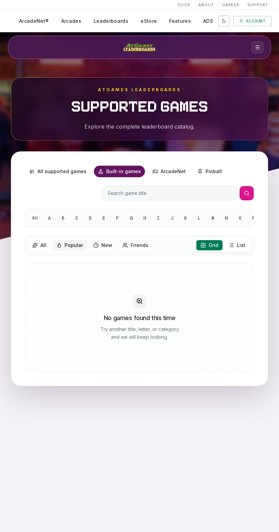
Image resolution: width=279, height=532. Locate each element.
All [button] (43, 245)
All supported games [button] (61, 171)
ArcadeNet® (34, 21)
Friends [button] (139, 245)
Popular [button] (74, 245)
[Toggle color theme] (223, 21)
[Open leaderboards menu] (257, 47)
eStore (149, 21)
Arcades (71, 21)
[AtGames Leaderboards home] (139, 47)
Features (180, 21)
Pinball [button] (214, 171)
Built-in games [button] (123, 171)
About (206, 4)
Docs (184, 4)
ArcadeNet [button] (173, 171)
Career (231, 4)
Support (257, 4)
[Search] (246, 193)
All (35, 217)
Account (255, 21)
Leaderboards (111, 21)
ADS (208, 21)
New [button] (106, 245)
